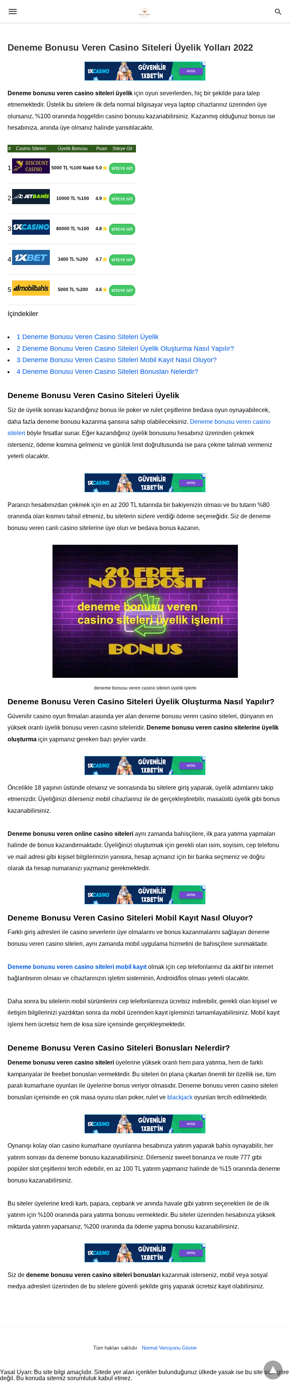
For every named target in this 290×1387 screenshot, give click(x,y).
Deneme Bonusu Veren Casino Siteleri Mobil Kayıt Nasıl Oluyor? (117, 360)
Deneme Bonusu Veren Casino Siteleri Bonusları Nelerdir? (107, 371)
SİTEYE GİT (122, 168)
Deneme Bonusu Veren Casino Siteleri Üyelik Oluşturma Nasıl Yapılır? (125, 348)
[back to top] (273, 1370)
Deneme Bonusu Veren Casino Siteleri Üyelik (88, 337)
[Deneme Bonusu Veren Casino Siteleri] (144, 12)
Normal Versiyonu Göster (169, 1348)
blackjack (180, 1097)
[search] (278, 11)
